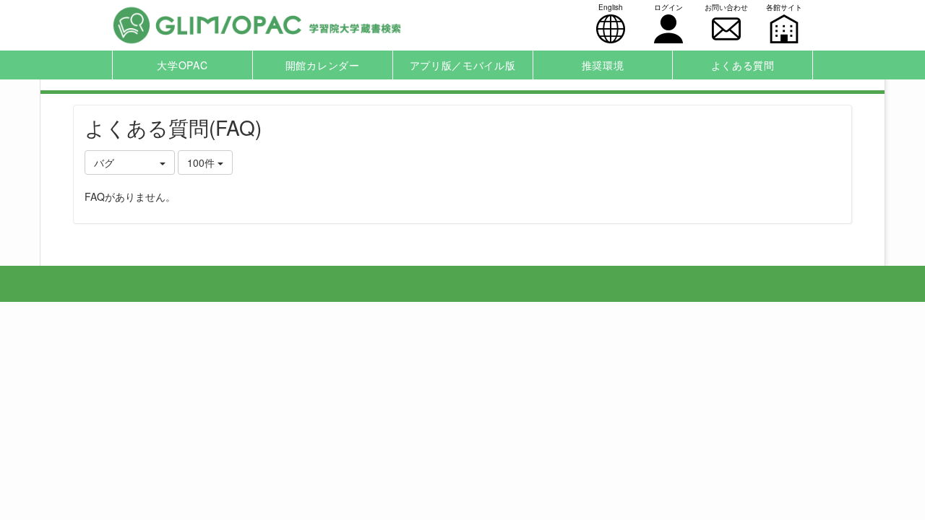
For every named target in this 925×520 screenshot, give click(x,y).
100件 (202, 162)
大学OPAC (182, 65)
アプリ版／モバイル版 (463, 65)
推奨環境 (603, 65)
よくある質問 (743, 65)
